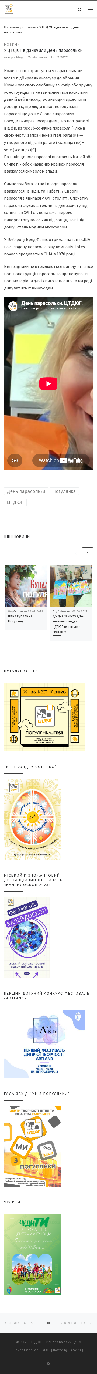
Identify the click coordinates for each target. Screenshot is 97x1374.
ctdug (18, 57)
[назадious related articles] (75, 552)
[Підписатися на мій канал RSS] (48, 1364)
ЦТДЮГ (36, 1342)
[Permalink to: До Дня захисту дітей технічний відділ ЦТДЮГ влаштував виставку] (71, 586)
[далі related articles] (87, 552)
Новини (30, 27)
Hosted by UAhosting (68, 1350)
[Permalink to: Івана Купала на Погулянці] (26, 586)
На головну (12, 27)
